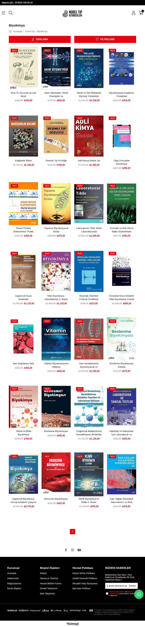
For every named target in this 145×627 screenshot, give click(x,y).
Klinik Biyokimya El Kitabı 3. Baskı (89, 501)
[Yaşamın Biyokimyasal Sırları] (56, 204)
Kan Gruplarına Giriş (23, 363)
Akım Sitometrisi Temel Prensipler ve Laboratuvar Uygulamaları (56, 95)
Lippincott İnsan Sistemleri (23, 298)
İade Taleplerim (47, 593)
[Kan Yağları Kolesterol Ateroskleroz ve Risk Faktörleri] (121, 474)
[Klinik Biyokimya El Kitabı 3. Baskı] (88, 474)
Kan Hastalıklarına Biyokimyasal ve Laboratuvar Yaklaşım (88, 365)
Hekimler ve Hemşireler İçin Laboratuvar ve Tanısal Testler (122, 433)
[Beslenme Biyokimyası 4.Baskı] (121, 339)
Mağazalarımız (14, 583)
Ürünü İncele (27, 84)
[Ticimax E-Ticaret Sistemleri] (72, 624)
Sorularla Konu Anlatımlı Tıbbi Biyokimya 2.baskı (121, 298)
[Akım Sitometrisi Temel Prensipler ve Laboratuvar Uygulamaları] (56, 68)
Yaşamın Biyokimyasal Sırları (56, 230)
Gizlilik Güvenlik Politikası (84, 578)
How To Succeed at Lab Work (23, 95)
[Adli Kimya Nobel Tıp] (88, 136)
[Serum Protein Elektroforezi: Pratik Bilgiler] (23, 204)
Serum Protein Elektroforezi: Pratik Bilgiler (23, 230)
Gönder (132, 586)
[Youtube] (79, 550)
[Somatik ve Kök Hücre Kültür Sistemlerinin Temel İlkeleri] (121, 204)
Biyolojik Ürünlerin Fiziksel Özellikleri (88, 298)
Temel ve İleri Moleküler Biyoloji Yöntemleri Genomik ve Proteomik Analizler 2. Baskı (89, 95)
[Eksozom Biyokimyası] (56, 474)
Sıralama (42, 39)
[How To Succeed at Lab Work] (23, 68)
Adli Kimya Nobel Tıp (89, 160)
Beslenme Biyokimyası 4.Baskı (122, 365)
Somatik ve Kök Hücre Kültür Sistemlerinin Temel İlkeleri (121, 230)
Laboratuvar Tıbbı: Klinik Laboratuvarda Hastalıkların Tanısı (89, 230)
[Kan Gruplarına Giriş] (23, 339)
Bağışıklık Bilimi (23, 160)
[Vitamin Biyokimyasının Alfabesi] (56, 339)
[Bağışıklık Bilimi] (23, 136)
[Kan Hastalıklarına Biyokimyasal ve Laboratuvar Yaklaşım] (88, 339)
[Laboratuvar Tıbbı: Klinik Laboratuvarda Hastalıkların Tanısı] (88, 204)
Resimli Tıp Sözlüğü (56, 160)
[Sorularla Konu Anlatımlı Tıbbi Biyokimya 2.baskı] (121, 271)
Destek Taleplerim (48, 588)
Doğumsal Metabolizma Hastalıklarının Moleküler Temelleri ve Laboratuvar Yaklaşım (89, 433)
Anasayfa (11, 573)
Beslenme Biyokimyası (56, 431)
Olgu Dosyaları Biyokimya (122, 162)
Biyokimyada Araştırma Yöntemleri (121, 95)
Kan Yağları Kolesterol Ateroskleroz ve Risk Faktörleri (121, 501)
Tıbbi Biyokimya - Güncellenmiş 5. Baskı (56, 298)
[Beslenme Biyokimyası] (56, 407)
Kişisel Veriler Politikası (83, 573)
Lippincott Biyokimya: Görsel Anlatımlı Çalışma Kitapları (23, 501)
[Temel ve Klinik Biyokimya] (23, 407)
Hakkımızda (13, 578)
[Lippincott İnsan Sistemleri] (23, 271)
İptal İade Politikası (81, 588)
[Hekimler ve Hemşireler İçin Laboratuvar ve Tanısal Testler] (121, 407)
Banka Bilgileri (14, 588)
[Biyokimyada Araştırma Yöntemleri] (121, 68)
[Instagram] (72, 550)
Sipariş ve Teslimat (49, 578)
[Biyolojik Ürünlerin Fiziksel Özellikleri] (88, 271)
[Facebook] (65, 550)
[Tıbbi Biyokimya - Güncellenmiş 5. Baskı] (56, 271)
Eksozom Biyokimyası (56, 499)
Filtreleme (107, 39)
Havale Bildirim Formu (50, 583)
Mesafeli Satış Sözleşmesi (85, 583)
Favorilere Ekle (19, 84)
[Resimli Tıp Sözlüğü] (56, 136)
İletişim (43, 573)
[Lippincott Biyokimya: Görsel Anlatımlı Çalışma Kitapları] (23, 474)
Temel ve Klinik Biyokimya (23, 433)
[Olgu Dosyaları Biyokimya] (121, 136)
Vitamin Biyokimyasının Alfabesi (56, 365)
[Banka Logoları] (50, 610)
